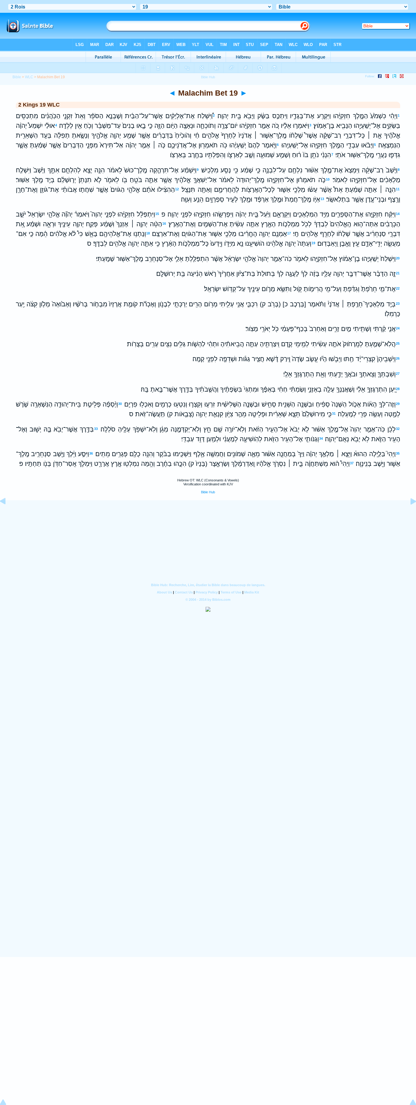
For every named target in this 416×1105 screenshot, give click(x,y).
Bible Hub (208, 492)
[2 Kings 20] (408, 515)
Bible (16, 77)
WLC (29, 77)
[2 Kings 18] (7, 515)
